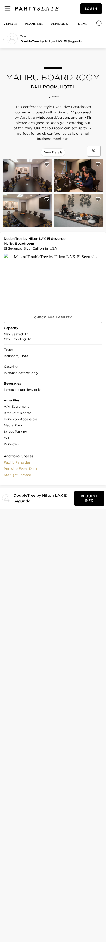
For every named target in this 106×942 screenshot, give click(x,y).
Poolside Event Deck (20, 469)
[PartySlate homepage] (37, 9)
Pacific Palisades (17, 462)
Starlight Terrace (17, 475)
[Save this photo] (46, 164)
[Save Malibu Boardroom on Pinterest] (94, 151)
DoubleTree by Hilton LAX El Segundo (51, 41)
